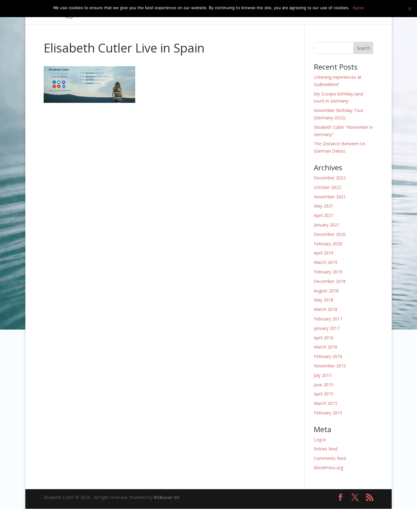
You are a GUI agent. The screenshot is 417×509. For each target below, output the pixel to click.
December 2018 (330, 281)
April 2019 (323, 253)
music (204, 12)
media (280, 12)
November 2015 (330, 366)
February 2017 (328, 319)
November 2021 (330, 197)
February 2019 (328, 272)
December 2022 (330, 178)
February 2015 (328, 413)
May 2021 (323, 206)
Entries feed (325, 449)
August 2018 (326, 291)
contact (353, 12)
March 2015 (325, 403)
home (184, 12)
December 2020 (330, 234)
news (332, 12)
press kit (310, 12)
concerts (228, 12)
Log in (320, 439)
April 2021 (323, 215)
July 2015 (323, 375)
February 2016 (328, 356)
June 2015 (323, 385)
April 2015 (323, 394)
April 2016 (323, 338)
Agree (358, 7)
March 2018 (325, 309)
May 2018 (323, 300)
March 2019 (325, 262)
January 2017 (326, 328)
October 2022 (327, 187)
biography (255, 12)
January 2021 (326, 225)
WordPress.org (328, 468)
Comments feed (330, 458)
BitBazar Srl (166, 497)
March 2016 (325, 347)
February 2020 (328, 244)
